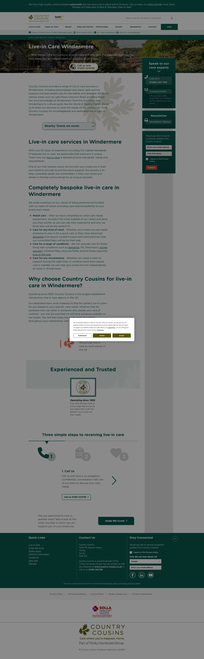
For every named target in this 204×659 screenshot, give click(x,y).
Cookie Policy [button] (111, 327)
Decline (102, 335)
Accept (121, 335)
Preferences (82, 335)
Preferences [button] (100, 330)
